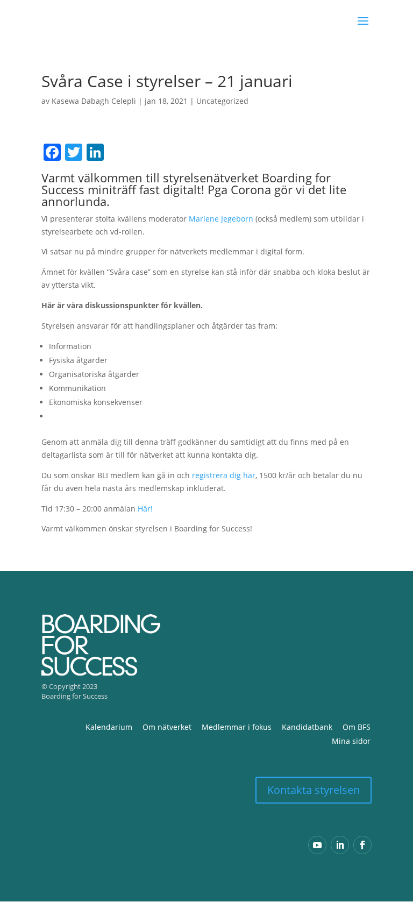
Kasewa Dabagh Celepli (94, 101)
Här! (145, 508)
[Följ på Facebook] (362, 845)
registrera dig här (223, 475)
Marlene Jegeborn (221, 219)
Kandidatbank (307, 727)
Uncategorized (222, 101)
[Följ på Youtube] (317, 845)
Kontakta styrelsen (313, 790)
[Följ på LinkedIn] (340, 845)
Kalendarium (109, 727)
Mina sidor (351, 741)
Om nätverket (167, 727)
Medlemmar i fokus (237, 727)
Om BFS (357, 727)
